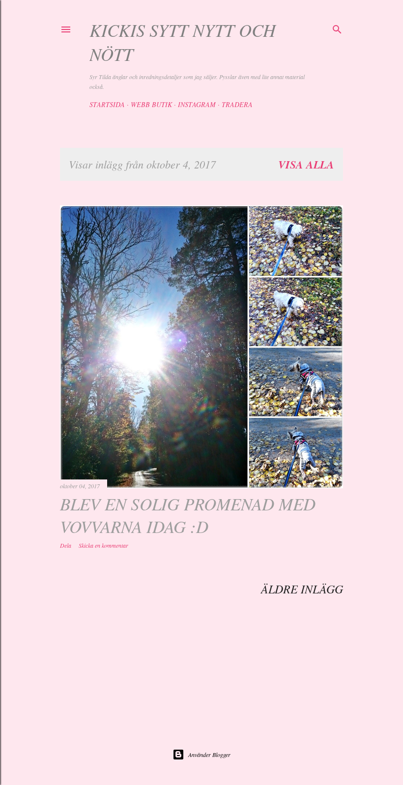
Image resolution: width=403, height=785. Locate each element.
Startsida (107, 104)
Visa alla (306, 164)
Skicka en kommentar (103, 545)
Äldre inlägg (302, 588)
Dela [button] (65, 545)
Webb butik (151, 104)
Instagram (197, 104)
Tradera (237, 104)
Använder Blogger (209, 754)
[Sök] (337, 28)
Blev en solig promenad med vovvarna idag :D (188, 514)
